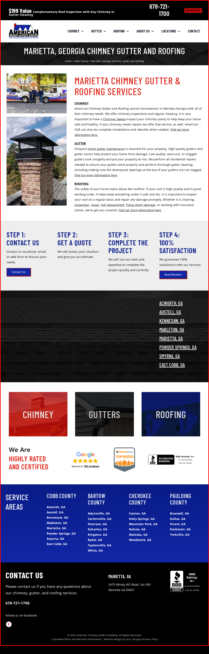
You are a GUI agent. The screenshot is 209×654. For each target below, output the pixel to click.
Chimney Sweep (114, 119)
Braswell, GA (179, 513)
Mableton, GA (171, 329)
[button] (86, 459)
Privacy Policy (150, 639)
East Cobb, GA (172, 365)
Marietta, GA (171, 338)
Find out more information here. (96, 175)
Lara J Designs (134, 639)
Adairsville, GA (99, 513)
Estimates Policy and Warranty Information (77, 639)
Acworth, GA (171, 303)
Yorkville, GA (179, 535)
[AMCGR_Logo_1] (23, 25)
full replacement (112, 205)
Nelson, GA (137, 529)
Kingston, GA (97, 535)
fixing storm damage (140, 205)
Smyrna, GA (169, 356)
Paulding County (180, 499)
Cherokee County (140, 499)
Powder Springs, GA (178, 347)
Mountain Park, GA (143, 524)
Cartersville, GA (99, 519)
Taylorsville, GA (99, 545)
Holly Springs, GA (142, 519)
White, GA (95, 550)
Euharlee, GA (97, 529)
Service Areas (17, 501)
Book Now (193, 10)
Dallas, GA (177, 519)
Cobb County (61, 495)
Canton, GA (137, 513)
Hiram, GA (177, 524)
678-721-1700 (159, 9)
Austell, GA (170, 312)
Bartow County (96, 499)
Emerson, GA (97, 524)
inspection (81, 205)
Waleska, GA (138, 535)
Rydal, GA (95, 540)
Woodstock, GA (140, 540)
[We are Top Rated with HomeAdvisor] (124, 449)
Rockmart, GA (180, 529)
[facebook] (9, 624)
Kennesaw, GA (172, 321)
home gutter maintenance (106, 149)
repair (95, 205)
